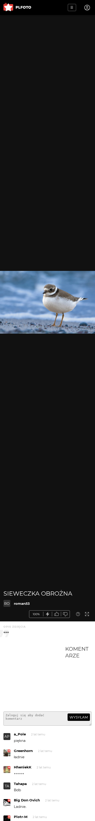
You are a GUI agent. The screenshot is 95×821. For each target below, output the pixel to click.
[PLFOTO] (17, 7)
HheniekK (22, 767)
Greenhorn (23, 751)
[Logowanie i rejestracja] (87, 7)
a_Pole (20, 734)
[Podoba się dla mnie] (56, 614)
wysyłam (78, 717)
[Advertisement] (34, 677)
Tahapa (20, 784)
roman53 (22, 603)
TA (7, 786)
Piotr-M (20, 817)
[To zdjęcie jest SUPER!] (47, 614)
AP (6, 736)
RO (7, 603)
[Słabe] (65, 614)
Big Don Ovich (27, 800)
